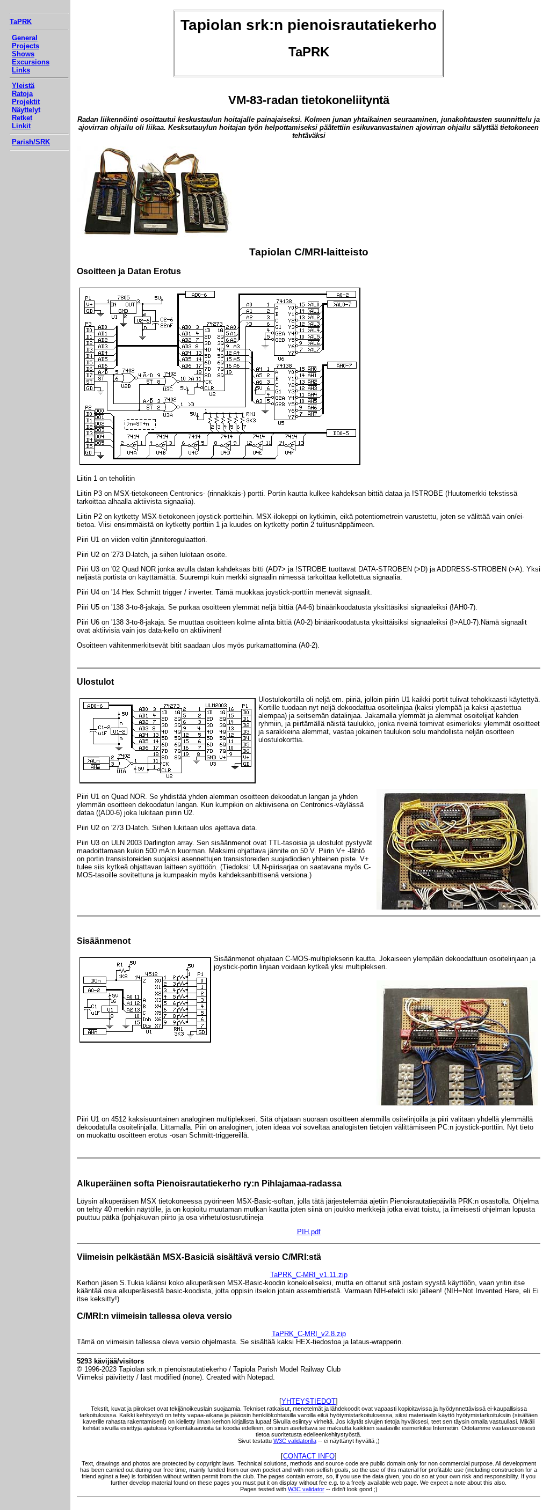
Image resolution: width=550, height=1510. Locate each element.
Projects (25, 46)
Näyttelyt (26, 110)
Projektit (26, 102)
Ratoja (22, 94)
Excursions (30, 62)
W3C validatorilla (294, 1441)
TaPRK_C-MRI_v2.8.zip (309, 1334)
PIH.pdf (309, 1232)
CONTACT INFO (309, 1456)
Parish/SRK (31, 142)
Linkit (21, 126)
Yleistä (23, 86)
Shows (23, 54)
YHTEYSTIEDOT (308, 1401)
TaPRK (21, 22)
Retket (22, 118)
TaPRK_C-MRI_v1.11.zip (309, 1275)
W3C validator (306, 1489)
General (25, 38)
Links (21, 70)
